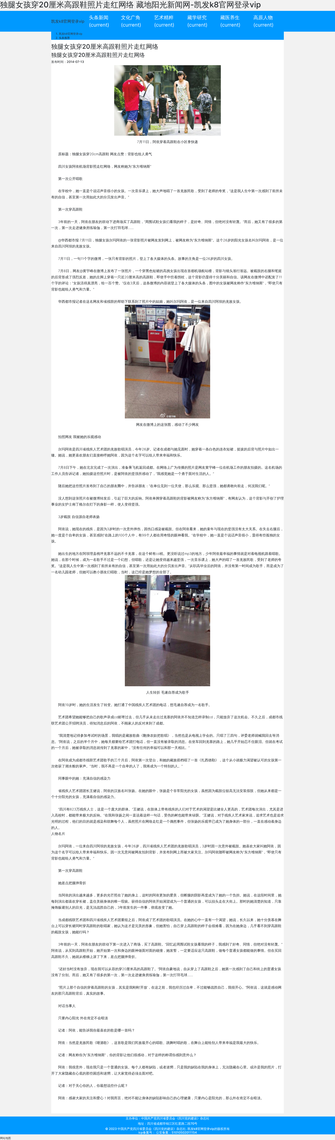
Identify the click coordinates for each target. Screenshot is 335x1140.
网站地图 (5, 1138)
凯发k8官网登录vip (67, 21)
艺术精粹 (164, 21)
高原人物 (263, 21)
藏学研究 (197, 21)
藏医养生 (230, 21)
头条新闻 (99, 21)
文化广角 (131, 21)
